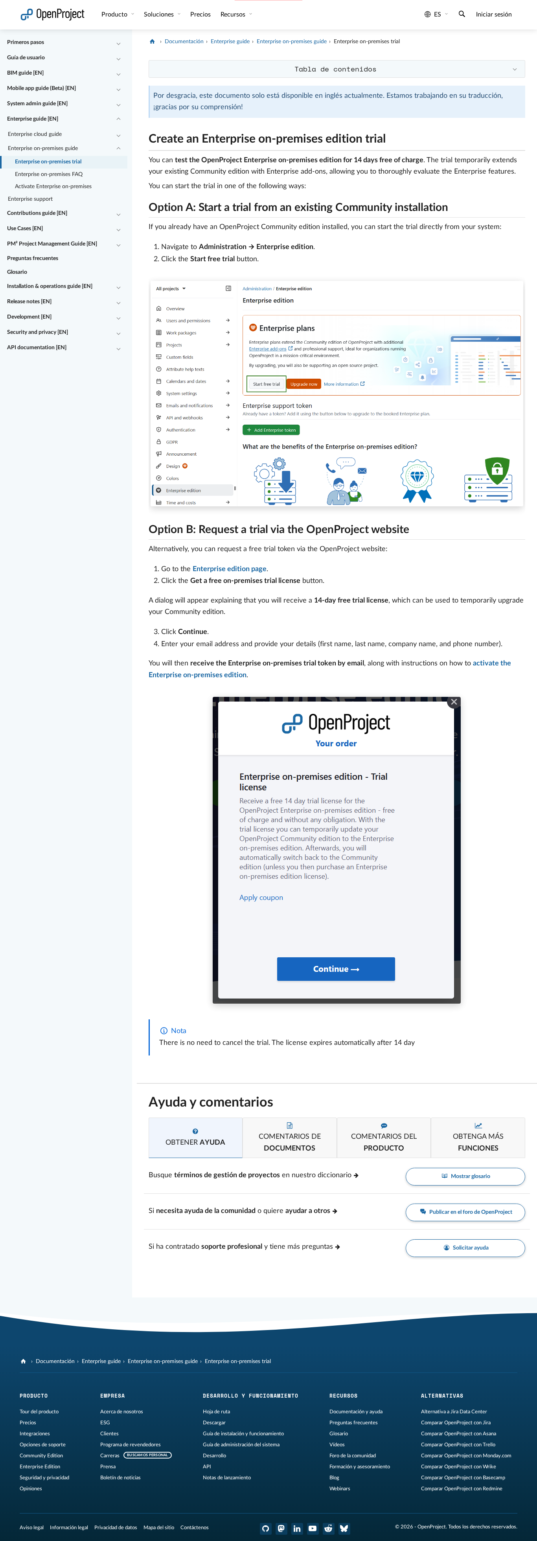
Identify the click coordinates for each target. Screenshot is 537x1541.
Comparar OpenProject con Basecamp (463, 1477)
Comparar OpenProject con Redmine (461, 1488)
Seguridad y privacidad (44, 1477)
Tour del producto (39, 1411)
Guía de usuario (26, 57)
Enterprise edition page (230, 569)
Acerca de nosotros (121, 1411)
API (207, 1466)
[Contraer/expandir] (118, 43)
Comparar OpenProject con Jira (456, 1422)
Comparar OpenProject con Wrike (458, 1466)
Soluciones (159, 14)
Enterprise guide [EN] (32, 119)
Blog (334, 1477)
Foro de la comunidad (352, 1455)
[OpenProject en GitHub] (266, 1529)
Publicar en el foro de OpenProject (470, 1212)
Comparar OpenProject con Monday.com (466, 1455)
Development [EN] (29, 317)
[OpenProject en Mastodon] (281, 1529)
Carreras (110, 1455)
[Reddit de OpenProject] (329, 1529)
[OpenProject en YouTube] (313, 1529)
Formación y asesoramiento (359, 1466)
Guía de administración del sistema (241, 1444)
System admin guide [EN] (37, 103)
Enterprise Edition (40, 1466)
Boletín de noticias (120, 1477)
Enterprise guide (230, 41)
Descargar (214, 1422)
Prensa (108, 1466)
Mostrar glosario (470, 1176)
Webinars (339, 1488)
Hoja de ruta (216, 1411)
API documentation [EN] (36, 347)
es (437, 14)
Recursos (234, 14)
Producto (115, 14)
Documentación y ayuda (356, 1411)
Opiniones (31, 1488)
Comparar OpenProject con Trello (458, 1444)
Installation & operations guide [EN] (49, 286)
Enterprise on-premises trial (48, 162)
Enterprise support (30, 199)
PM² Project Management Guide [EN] (52, 244)
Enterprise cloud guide (35, 134)
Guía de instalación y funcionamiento (243, 1433)
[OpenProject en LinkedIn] (297, 1529)
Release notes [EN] (29, 301)
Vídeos (337, 1444)
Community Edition (41, 1455)
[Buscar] (461, 15)
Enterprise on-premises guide (43, 148)
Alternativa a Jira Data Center (454, 1411)
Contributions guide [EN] (37, 213)
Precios (28, 1422)
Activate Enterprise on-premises (53, 186)
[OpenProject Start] (52, 15)
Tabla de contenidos (335, 69)
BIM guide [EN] (25, 73)
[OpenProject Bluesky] (344, 1529)
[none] (143, 137)
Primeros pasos (25, 42)
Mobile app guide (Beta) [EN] (41, 88)
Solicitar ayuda (470, 1248)
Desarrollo (214, 1455)
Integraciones (35, 1433)
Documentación (184, 41)
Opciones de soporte (43, 1444)
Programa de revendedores (130, 1444)
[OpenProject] (153, 41)
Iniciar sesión (494, 14)
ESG (105, 1422)
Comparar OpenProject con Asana (458, 1433)
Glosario (17, 272)
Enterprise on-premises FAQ (49, 174)
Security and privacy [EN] (37, 332)
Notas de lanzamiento (227, 1477)
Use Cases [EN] (25, 228)
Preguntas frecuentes (32, 258)
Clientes (109, 1433)
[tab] (196, 1138)
